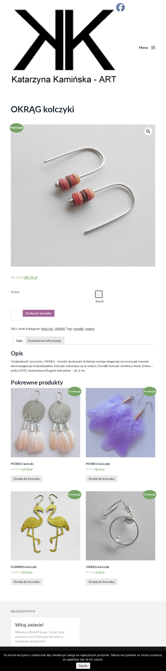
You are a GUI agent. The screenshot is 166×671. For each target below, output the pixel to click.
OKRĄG (60, 329)
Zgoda (83, 665)
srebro (89, 329)
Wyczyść (100, 301)
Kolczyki (47, 329)
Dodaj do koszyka (38, 313)
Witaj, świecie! (29, 624)
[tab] (19, 341)
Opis (19, 340)
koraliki (79, 329)
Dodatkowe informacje (44, 340)
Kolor (15, 292)
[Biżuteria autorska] (83, 47)
